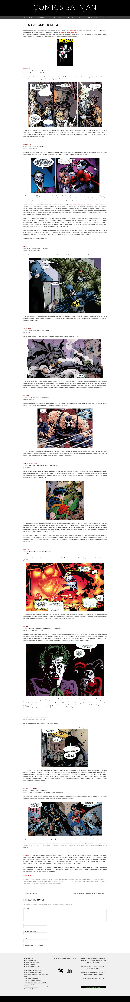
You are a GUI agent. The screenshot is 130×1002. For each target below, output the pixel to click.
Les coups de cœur (30, 964)
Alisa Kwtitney (54, 879)
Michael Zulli (40, 881)
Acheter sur (29, 875)
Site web (25, 938)
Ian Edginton (94, 879)
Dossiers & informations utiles (33, 966)
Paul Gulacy (70, 881)
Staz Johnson (102, 881)
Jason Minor (26, 881)
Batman (38, 879)
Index (60, 17)
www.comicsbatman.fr (88, 978)
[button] (93, 987)
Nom (25, 924)
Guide (53, 17)
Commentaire (26, 908)
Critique (43, 879)
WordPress (53, 998)
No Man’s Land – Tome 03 (30, 893)
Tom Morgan (26, 883)
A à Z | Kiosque (43, 17)
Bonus (80, 17)
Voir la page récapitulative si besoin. (68, 32)
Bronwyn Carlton (63, 879)
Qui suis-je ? (28, 972)
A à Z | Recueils (29, 17)
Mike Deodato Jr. (48, 881)
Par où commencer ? (30, 960)
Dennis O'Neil (78, 879)
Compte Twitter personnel (31, 986)
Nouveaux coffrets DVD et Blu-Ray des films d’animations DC (89, 893)
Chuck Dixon (71, 879)
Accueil (55, 958)
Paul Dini (64, 881)
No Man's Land (57, 881)
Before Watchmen (36, 980)
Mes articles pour (31, 978)
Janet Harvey (101, 879)
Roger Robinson (86, 881)
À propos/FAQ (62, 958)
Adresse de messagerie (29, 931)
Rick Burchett (77, 881)
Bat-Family (32, 879)
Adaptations (70, 17)
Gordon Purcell (86, 879)
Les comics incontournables (32, 962)
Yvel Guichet (34, 883)
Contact (69, 958)
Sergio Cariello (94, 881)
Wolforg (95, 998)
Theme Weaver (76, 998)
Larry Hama (33, 881)
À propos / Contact (92, 17)
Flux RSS (74, 958)
